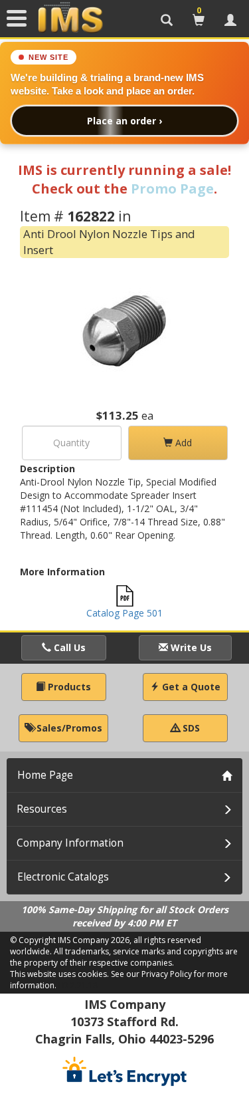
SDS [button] (190, 728)
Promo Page (172, 189)
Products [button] (68, 686)
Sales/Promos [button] (68, 728)
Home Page (45, 775)
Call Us (68, 647)
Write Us (190, 647)
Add (182, 442)
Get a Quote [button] (189, 686)
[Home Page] (70, 18)
